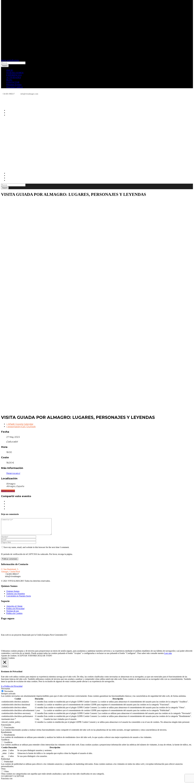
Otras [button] (3, 769)
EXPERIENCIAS (14, 75)
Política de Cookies (14, 613)
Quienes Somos (12, 591)
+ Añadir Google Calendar (19, 424)
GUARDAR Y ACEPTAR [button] (12, 776)
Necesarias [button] (5, 688)
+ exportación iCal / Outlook (21, 426)
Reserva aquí (13, 473)
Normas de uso (12, 611)
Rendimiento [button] (6, 732)
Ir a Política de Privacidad (11, 686)
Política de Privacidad (15, 608)
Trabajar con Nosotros (15, 593)
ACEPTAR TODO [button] (25, 655)
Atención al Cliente (14, 606)
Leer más (168, 653)
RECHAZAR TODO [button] (43, 655)
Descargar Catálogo (14, 87)
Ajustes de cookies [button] (9, 655)
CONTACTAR (12, 82)
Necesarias (8, 691)
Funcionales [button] (6, 725)
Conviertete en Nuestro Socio (18, 596)
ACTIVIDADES (13, 77)
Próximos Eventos (14, 84)
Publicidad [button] (5, 759)
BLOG (9, 80)
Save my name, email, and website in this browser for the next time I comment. (36, 547)
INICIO (9, 70)
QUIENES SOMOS (14, 73)
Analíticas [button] (5, 739)
